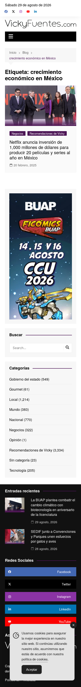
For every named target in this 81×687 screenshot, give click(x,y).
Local (13, 399)
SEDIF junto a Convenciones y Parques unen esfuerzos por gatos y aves (53, 536)
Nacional (16, 419)
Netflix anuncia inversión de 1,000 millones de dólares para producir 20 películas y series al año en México (40, 150)
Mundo (14, 409)
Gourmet (15, 389)
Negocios (17, 133)
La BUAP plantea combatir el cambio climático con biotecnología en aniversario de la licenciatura (53, 507)
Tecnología (17, 470)
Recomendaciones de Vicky (47, 133)
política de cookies (35, 659)
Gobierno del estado (24, 379)
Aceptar (31, 669)
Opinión (15, 439)
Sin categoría (19, 460)
